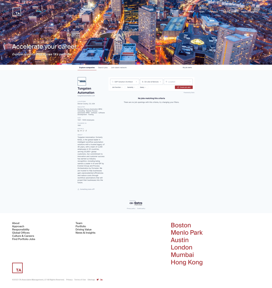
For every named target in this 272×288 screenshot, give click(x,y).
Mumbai (182, 255)
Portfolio (81, 226)
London (181, 247)
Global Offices (21, 232)
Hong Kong (187, 262)
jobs (103, 67)
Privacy (69, 279)
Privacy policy (131, 208)
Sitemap (91, 279)
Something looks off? (87, 189)
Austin (180, 240)
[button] (117, 87)
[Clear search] (136, 81)
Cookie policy (141, 208)
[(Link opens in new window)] (98, 280)
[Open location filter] (190, 81)
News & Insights (85, 232)
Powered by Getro (189, 92)
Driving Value (84, 229)
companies (87, 67)
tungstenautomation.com (86, 96)
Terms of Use (80, 279)
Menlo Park (187, 232)
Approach (18, 226)
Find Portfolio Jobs (23, 239)
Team (79, 223)
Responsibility (20, 229)
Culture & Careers (23, 236)
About (15, 223)
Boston (181, 225)
